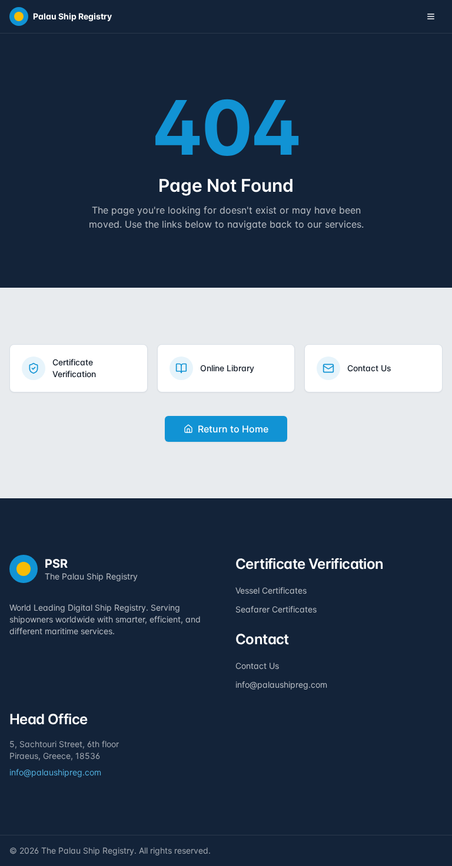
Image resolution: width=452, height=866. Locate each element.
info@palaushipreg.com (281, 685)
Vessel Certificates (271, 590)
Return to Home (233, 429)
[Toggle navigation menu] (431, 16)
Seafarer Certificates (276, 609)
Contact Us (257, 666)
